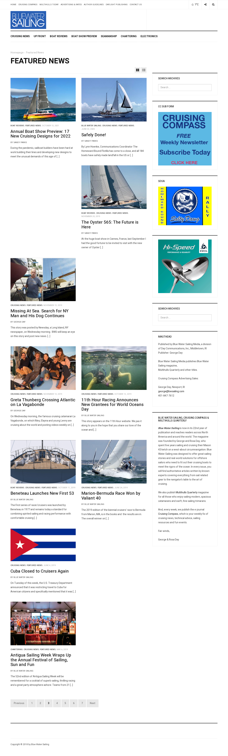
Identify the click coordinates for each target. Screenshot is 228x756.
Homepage (17, 52)
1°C (196, 4)
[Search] (213, 4)
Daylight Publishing (117, 4)
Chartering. (17, 649)
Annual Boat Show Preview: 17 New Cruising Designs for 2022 (41, 133)
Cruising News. (110, 125)
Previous (19, 703)
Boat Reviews (59, 36)
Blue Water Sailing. (91, 125)
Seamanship (109, 36)
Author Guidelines (94, 4)
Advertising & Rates (71, 4)
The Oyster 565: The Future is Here (109, 224)
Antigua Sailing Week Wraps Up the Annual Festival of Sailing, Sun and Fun (41, 660)
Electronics (149, 36)
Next (92, 703)
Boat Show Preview (84, 36)
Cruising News (20, 36)
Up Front (40, 36)
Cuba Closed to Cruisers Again (40, 571)
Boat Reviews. (18, 125)
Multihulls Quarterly (186, 492)
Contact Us (136, 4)
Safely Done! (93, 135)
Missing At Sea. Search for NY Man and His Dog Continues (40, 313)
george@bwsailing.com (171, 391)
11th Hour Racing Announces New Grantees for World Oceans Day (112, 405)
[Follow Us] (205, 4)
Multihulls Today (49, 4)
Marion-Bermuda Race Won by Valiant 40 (110, 495)
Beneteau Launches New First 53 (42, 493)
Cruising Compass (27, 4)
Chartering (129, 36)
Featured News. (33, 125)
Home (13, 4)
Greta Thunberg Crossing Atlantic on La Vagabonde (43, 402)
